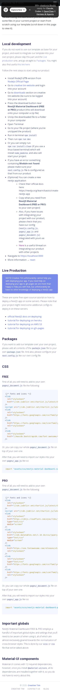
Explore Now (16, 10)
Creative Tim (34, 685)
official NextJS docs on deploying (25, 316)
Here (21, 245)
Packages (41, 60)
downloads (19, 92)
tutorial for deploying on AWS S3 (25, 324)
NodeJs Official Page (18, 81)
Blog (46, 688)
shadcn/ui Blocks (48, 5)
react (32, 259)
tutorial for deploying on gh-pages (26, 328)
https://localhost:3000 (32, 255)
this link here (24, 64)
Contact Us (34, 688)
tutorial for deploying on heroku (25, 320)
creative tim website (24, 85)
